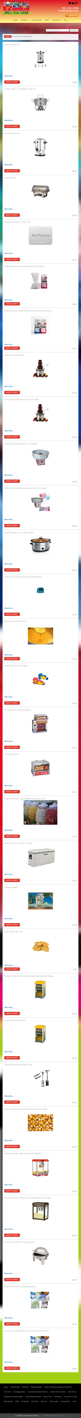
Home (15, 20)
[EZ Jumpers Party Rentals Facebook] (70, 4)
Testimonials (53, 1401)
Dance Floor (48, 1397)
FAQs (47, 20)
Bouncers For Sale (70, 1397)
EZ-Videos (34, 1401)
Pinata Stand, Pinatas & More (13, 1397)
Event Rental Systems (59, 1416)
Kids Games (72, 1392)
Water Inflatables (36, 1387)
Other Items (58, 1397)
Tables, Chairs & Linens (58, 1392)
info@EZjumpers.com (68, 11)
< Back (7, 36)
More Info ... (9, 76)
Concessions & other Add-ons (38, 1392)
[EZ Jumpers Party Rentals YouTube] (73, 4)
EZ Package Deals (19, 1392)
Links (74, 1401)
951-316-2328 (70, 8)
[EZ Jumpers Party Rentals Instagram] (76, 4)
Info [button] (65, 20)
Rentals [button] (24, 20)
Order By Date (14, 1387)
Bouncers (25, 1387)
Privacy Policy (65, 1401)
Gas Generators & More (33, 1397)
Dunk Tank (7, 1392)
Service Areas (36, 20)
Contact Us (56, 20)
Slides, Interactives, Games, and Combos (58, 1387)
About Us (44, 1401)
